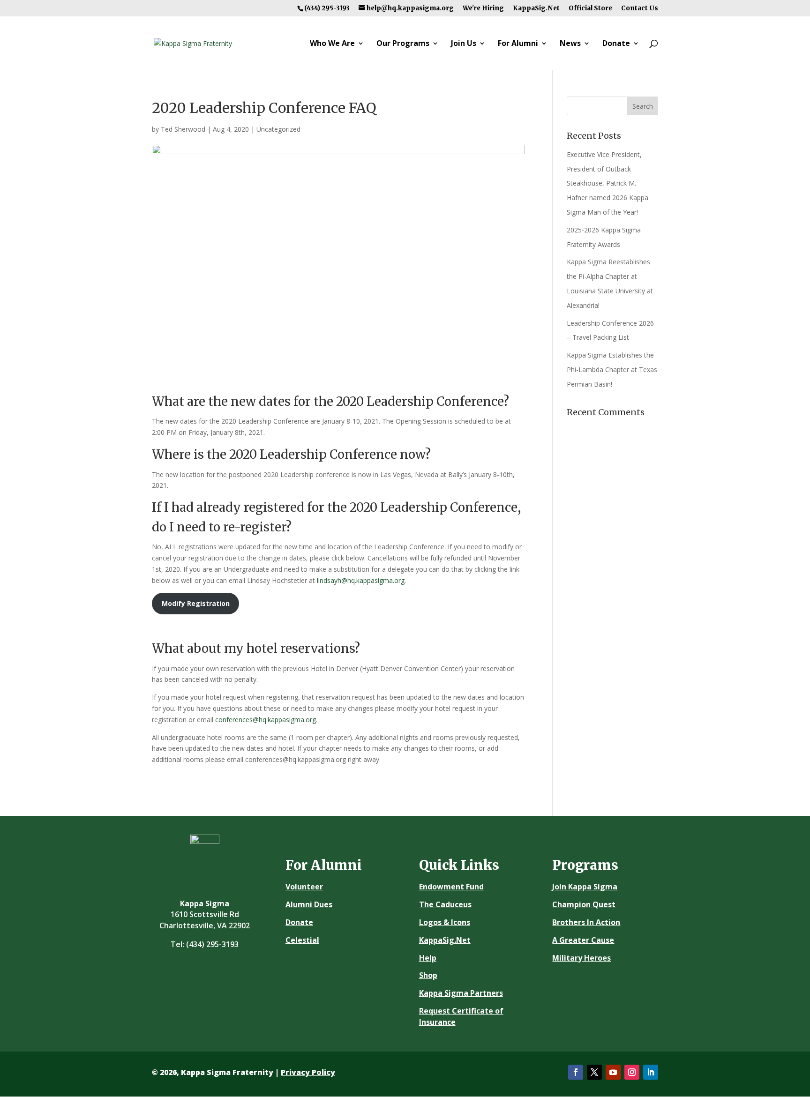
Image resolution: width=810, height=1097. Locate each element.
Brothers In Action (586, 922)
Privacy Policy (308, 1072)
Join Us (463, 44)
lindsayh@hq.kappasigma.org (361, 580)
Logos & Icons (444, 922)
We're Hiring (483, 8)
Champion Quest (583, 904)
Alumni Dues (308, 904)
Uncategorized (278, 129)
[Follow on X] (594, 1072)
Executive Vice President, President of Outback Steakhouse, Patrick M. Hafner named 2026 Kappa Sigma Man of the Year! (607, 183)
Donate (616, 44)
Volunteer (304, 886)
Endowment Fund (451, 886)
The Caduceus (445, 904)
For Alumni (518, 44)
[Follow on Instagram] (631, 1072)
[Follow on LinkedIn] (650, 1072)
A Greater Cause (583, 940)
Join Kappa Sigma (584, 886)
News (570, 44)
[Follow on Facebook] (575, 1072)
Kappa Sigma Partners (461, 993)
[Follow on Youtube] (613, 1072)
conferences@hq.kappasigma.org (265, 719)
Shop (428, 975)
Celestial (302, 940)
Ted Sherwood (183, 129)
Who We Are (332, 44)
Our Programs (402, 44)
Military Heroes (581, 958)
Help (427, 958)
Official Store (590, 8)
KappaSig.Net (536, 8)
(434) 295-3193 (212, 944)
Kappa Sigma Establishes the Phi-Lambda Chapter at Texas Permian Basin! (612, 369)
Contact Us (639, 8)
